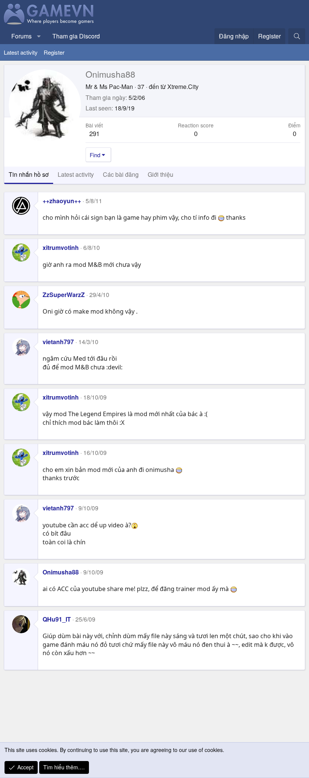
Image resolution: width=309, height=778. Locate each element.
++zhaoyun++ (62, 200)
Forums (21, 36)
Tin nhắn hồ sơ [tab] (29, 174)
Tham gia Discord (76, 36)
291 (94, 133)
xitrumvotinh (61, 247)
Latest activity (21, 52)
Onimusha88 (61, 572)
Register (54, 52)
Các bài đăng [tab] (121, 174)
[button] (39, 36)
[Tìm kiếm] (296, 36)
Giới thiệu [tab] (160, 174)
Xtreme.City (183, 86)
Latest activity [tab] (76, 174)
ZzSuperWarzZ (64, 294)
